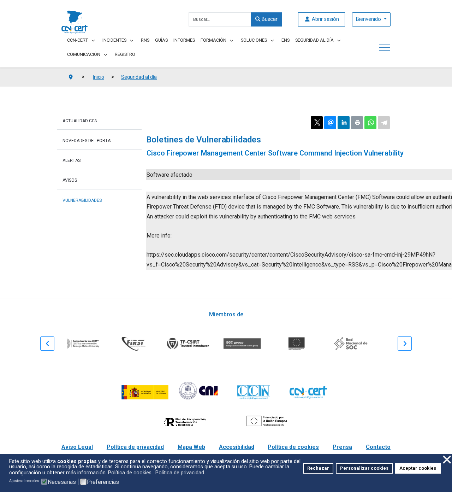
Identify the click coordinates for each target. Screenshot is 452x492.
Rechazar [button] (318, 468)
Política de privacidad (135, 447)
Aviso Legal (77, 447)
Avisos (70, 180)
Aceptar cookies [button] (417, 468)
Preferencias (103, 482)
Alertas (72, 160)
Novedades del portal (88, 140)
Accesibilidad (236, 447)
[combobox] (220, 19)
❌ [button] (446, 459)
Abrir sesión (324, 19)
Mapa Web (191, 447)
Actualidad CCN (80, 120)
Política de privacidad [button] (179, 473)
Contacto (378, 447)
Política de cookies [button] (129, 473)
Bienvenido (369, 19)
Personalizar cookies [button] (364, 468)
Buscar (269, 19)
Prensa (342, 447)
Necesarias (62, 482)
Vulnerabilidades (82, 200)
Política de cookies (293, 447)
